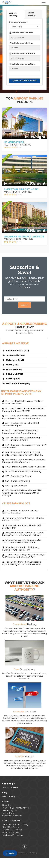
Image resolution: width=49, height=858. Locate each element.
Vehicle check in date (22, 32)
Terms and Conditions (12, 816)
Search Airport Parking (25, 81)
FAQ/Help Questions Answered (16, 808)
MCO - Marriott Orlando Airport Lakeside (25, 467)
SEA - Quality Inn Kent (16, 485)
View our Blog (8, 796)
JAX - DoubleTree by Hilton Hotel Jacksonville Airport (20, 424)
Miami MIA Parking (10, 827)
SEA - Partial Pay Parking (17, 481)
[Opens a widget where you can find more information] (10, 853)
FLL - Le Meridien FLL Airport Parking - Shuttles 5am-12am (23, 402)
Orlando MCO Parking (12, 830)
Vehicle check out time (23, 64)
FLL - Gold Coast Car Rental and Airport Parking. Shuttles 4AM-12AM (23, 409)
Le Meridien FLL (14, 142)
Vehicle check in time (22, 43)
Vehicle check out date (23, 53)
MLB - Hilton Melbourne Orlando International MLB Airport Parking (20, 431)
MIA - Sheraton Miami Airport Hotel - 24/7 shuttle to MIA (24, 446)
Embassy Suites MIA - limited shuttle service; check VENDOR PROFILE (22, 541)
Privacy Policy (8, 813)
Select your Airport (18, 22)
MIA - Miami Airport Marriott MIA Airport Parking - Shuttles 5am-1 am (23, 460)
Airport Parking (13, 14)
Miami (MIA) (16, 27)
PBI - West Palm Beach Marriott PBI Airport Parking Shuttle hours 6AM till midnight (21, 493)
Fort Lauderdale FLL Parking (15, 824)
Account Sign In (9, 810)
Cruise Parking (31, 14)
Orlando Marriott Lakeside (24, 236)
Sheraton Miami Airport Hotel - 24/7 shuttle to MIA (21, 526)
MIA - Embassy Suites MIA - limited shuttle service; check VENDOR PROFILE (22, 453)
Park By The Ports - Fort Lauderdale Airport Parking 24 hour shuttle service (21, 563)
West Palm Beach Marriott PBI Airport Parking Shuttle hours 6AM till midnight (23, 533)
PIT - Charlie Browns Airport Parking (23, 471)
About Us (6, 805)
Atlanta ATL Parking (11, 832)
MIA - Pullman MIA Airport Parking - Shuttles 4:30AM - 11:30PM (21, 438)
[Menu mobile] (43, 6)
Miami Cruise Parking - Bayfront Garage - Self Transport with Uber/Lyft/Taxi (24, 555)
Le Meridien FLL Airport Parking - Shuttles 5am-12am (20, 511)
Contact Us (10, 787)
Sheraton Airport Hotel (21, 189)
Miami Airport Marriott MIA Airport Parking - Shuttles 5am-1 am (21, 548)
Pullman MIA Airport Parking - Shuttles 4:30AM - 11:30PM (23, 519)
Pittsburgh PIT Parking (12, 835)
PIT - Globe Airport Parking (18, 476)
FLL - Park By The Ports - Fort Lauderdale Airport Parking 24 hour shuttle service (24, 417)
